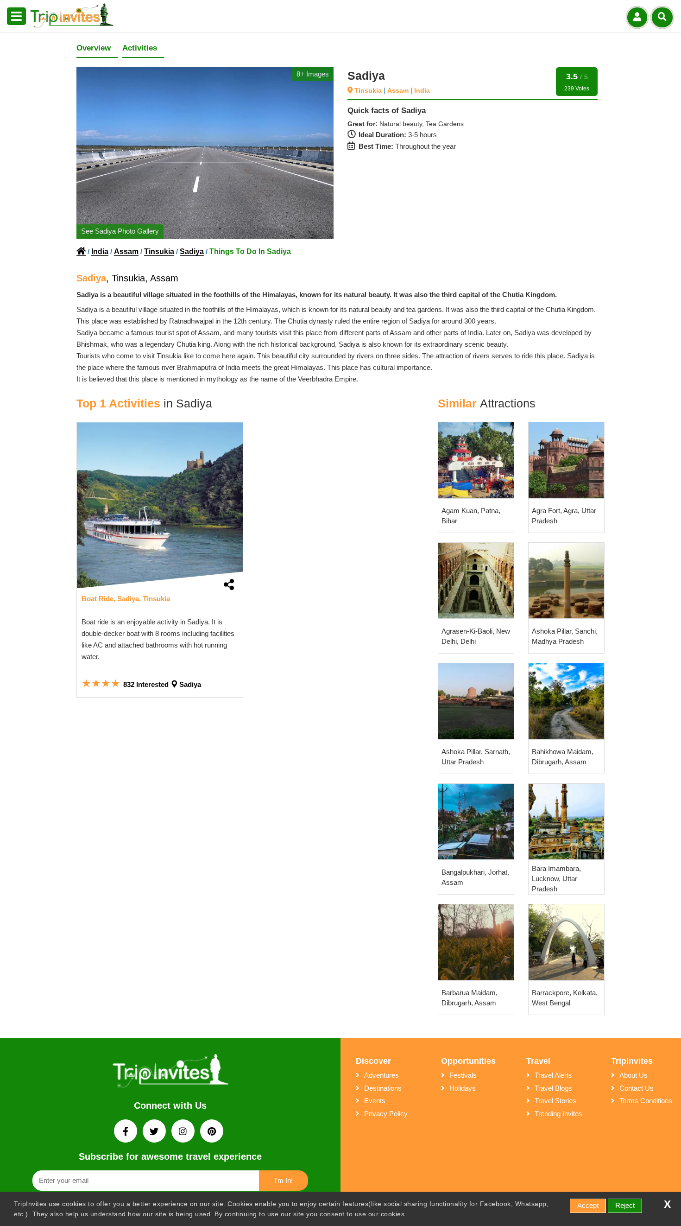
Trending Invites (558, 1114)
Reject (625, 1205)
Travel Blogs (553, 1088)
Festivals (463, 1075)
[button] (16, 17)
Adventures (381, 1075)
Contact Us (636, 1088)
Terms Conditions (645, 1101)
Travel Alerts (553, 1075)
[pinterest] (211, 1132)
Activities (139, 48)
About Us (633, 1075)
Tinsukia (369, 90)
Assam (398, 90)
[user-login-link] (637, 17)
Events (374, 1101)
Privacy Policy (386, 1114)
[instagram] (183, 1132)
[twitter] (155, 1132)
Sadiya (192, 251)
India (422, 90)
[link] (160, 505)
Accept (588, 1205)
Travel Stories (555, 1101)
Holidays (462, 1088)
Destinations (383, 1088)
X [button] (667, 1204)
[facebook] (126, 1132)
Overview (93, 48)
